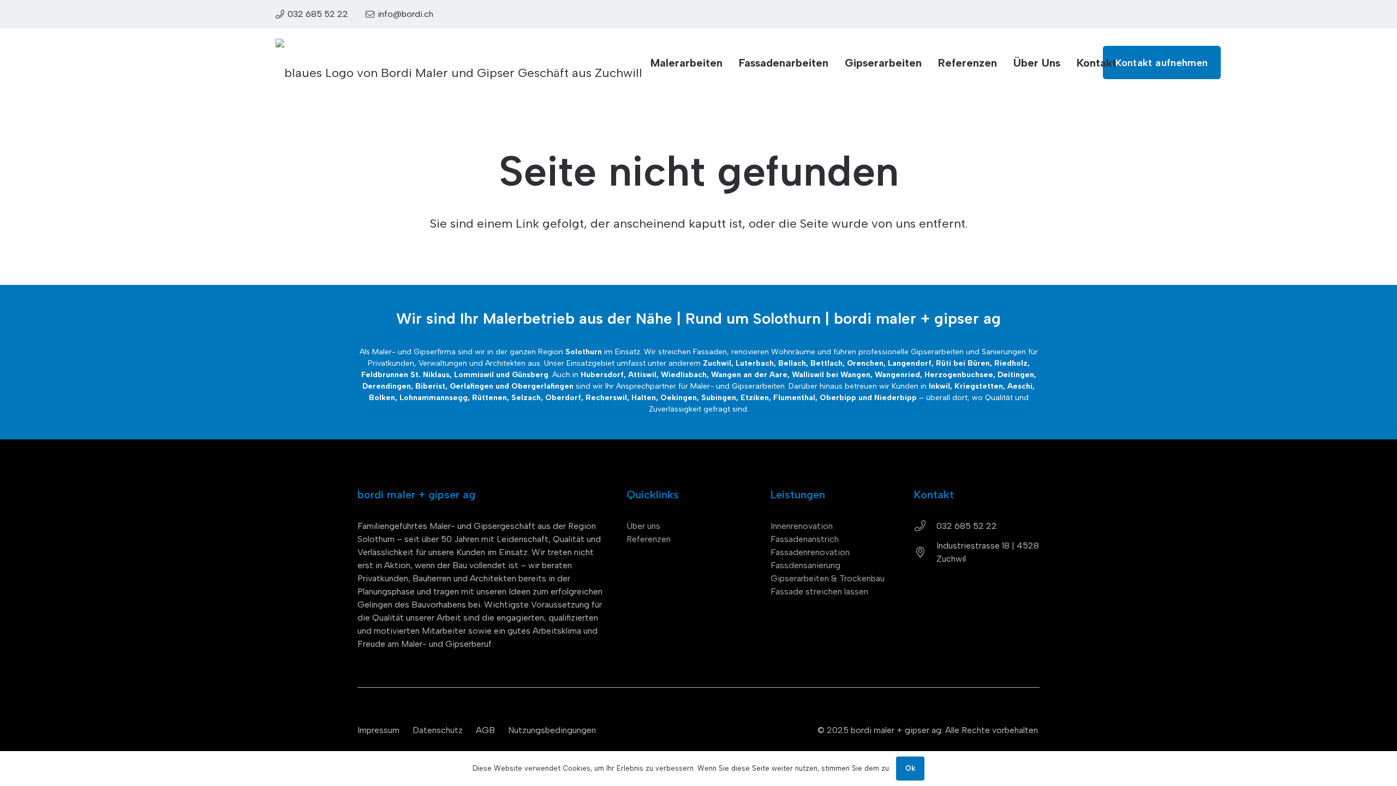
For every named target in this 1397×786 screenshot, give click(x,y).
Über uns (643, 526)
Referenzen (648, 539)
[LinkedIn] (1034, 13)
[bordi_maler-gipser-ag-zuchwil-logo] (459, 63)
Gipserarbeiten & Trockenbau (828, 578)
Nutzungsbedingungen (552, 730)
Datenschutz (438, 730)
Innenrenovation (802, 526)
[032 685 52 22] (925, 526)
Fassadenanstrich (805, 539)
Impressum (378, 730)
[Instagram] (1062, 14)
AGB (485, 730)
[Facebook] (1089, 13)
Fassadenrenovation (810, 552)
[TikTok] (1117, 13)
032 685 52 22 (966, 526)
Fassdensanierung (805, 565)
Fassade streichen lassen (819, 591)
